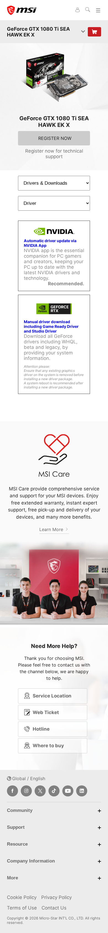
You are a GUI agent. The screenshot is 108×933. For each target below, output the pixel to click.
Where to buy (48, 745)
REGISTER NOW (54, 138)
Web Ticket (46, 712)
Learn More (52, 529)
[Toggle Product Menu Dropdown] (83, 31)
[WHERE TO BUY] (94, 31)
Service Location (52, 696)
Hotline (41, 729)
